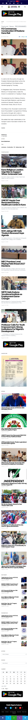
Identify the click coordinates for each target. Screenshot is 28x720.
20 (10, 681)
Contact (7, 711)
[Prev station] (10, 3)
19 (6, 681)
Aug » (6, 688)
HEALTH (17, 185)
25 (3, 683)
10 (24, 676)
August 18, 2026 (4, 438)
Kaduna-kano (19, 147)
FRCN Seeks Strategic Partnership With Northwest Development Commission (12, 463)
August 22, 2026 (4, 431)
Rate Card (24, 711)
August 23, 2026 (4, 410)
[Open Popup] (18, 3)
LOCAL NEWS (13, 155)
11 (3, 679)
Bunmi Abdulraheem (5, 141)
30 (21, 683)
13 (10, 679)
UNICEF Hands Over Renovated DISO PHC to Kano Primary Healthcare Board (13, 435)
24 (24, 681)
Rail (23, 147)
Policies (14, 713)
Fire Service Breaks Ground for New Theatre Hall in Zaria (11, 504)
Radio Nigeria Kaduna (13, 715)
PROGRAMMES (20, 26)
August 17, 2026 (4, 465)
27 (10, 683)
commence (3, 147)
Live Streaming (13, 711)
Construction (10, 147)
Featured (4, 26)
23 (21, 681)
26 (7, 683)
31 (24, 683)
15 (17, 679)
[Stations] (21, 3)
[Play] (6, 3)
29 (17, 683)
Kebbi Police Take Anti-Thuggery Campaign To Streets (9, 604)
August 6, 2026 (4, 569)
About (3, 711)
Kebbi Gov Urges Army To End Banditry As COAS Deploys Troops (13, 546)
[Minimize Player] (25, 3)
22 (17, 681)
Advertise (19, 711)
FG (14, 147)
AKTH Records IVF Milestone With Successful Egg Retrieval (9, 591)
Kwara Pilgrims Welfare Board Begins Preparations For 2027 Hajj (10, 597)
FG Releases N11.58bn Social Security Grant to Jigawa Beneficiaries (12, 525)
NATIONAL (20, 310)
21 (14, 681)
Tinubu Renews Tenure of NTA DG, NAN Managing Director (12, 408)
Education (20, 277)
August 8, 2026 (4, 507)
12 (6, 679)
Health (21, 185)
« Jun (2, 688)
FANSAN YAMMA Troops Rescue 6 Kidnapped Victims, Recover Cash (9, 584)
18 (3, 681)
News (11, 26)
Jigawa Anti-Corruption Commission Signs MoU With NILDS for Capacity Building (13, 566)
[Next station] (3, 3)
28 (14, 683)
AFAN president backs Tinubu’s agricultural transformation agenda (13, 442)
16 (21, 679)
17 (24, 679)
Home (2, 21)
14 (14, 679)
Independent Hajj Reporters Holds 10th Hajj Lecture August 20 (13, 484)
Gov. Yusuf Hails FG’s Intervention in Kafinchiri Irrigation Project (11, 429)
